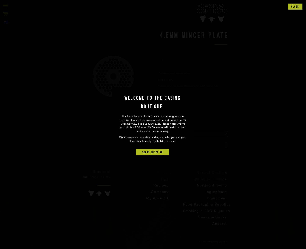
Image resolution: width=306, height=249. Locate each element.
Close (295, 6)
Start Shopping (152, 152)
